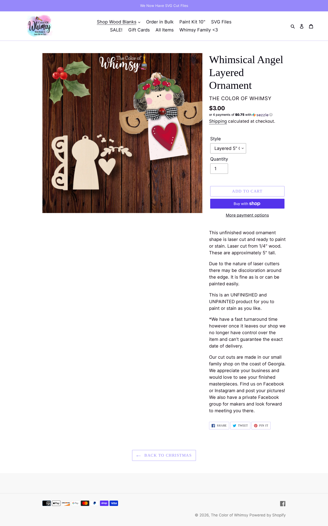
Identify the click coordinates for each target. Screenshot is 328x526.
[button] (240, 115)
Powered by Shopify (267, 515)
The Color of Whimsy (229, 515)
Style (215, 138)
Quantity (219, 159)
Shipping (218, 121)
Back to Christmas (167, 455)
